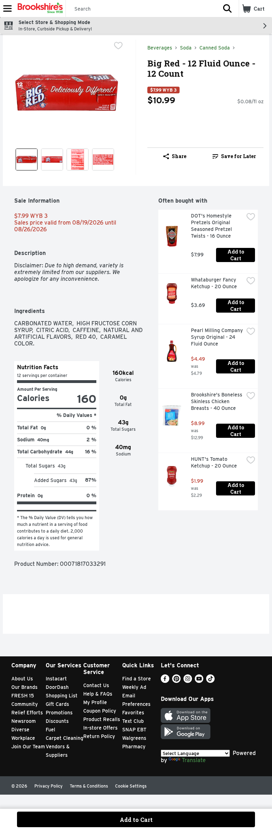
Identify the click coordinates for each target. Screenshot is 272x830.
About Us (22, 678)
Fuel (50, 729)
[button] (227, 8)
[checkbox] (118, 45)
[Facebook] (165, 681)
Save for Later (238, 156)
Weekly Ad (134, 687)
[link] (234, 156)
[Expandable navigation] (7, 8)
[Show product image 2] (52, 159)
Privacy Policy (48, 786)
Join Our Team (28, 746)
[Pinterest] (176, 681)
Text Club (133, 721)
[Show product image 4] (103, 159)
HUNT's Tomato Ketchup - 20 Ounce (214, 462)
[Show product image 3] (78, 159)
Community (24, 704)
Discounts (57, 721)
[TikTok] (210, 681)
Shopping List (62, 695)
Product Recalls (101, 719)
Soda (186, 48)
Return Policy (99, 736)
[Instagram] (187, 681)
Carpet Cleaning (64, 738)
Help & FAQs (97, 694)
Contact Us (96, 685)
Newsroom (23, 721)
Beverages (159, 48)
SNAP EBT (134, 729)
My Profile (95, 702)
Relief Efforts (27, 712)
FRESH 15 (22, 695)
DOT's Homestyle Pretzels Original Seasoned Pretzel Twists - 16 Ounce (212, 226)
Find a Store (136, 678)
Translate (194, 760)
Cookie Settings (131, 786)
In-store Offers (100, 728)
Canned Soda (214, 48)
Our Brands (24, 687)
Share (179, 156)
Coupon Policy (99, 711)
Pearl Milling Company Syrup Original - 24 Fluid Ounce (217, 337)
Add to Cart (236, 255)
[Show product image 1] (27, 159)
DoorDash (57, 687)
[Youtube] (199, 681)
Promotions (59, 712)
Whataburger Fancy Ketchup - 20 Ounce (214, 283)
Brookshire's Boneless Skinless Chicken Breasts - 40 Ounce (217, 401)
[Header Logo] (39, 8)
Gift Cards (57, 704)
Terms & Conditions (89, 786)
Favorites (133, 712)
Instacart (56, 678)
